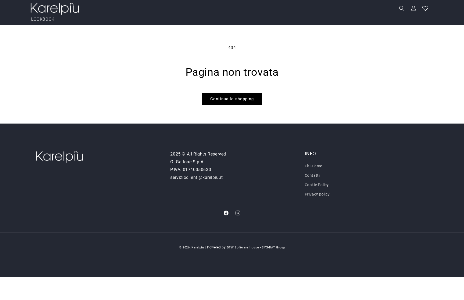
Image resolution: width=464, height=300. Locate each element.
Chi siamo (313, 166)
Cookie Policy (317, 185)
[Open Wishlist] (425, 8)
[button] (402, 8)
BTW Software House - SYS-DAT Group (256, 247)
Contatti (312, 175)
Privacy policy (317, 194)
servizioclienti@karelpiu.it (196, 177)
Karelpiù (197, 247)
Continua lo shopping (232, 98)
